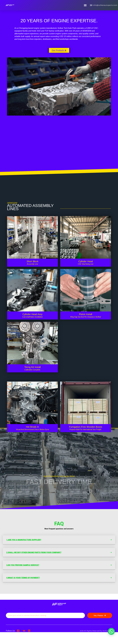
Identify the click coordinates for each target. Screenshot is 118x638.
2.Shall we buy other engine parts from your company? (33, 552)
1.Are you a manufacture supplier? (23, 540)
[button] (85, 5)
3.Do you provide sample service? (22, 565)
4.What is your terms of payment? (23, 578)
